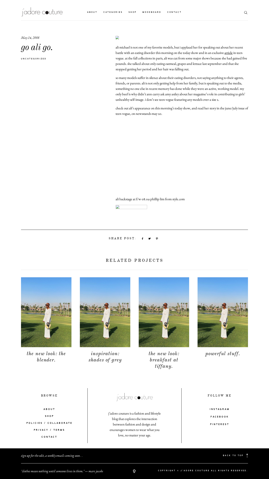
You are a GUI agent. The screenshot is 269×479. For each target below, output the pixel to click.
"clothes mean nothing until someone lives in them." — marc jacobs (62, 471)
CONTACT (49, 437)
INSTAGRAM (220, 409)
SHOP (49, 416)
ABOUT (49, 409)
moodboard (151, 12)
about (92, 12)
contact (174, 12)
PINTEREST (219, 424)
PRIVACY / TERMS (49, 430)
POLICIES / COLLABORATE (49, 423)
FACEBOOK (220, 417)
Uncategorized (34, 59)
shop (133, 12)
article (228, 52)
